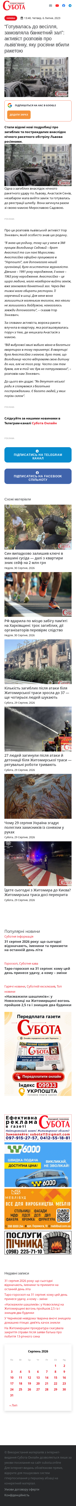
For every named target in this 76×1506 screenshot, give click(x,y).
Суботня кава (28, 963)
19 (29, 1383)
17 (11, 1383)
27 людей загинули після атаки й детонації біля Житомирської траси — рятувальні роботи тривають (38, 760)
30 (64, 1389)
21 (46, 1383)
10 (11, 1378)
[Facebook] (64, 6)
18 (20, 1383)
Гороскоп (11, 963)
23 (64, 1383)
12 (29, 1378)
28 (46, 1389)
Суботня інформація (18, 936)
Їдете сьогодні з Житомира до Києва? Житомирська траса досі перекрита (37, 892)
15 (55, 1378)
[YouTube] (57, 6)
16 (64, 1378)
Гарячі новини (14, 986)
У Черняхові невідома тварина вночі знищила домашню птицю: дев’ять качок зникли (37, 1320)
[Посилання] (14, 5)
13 (38, 1378)
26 (29, 1389)
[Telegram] (70, 6)
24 (11, 1389)
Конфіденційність (16, 1495)
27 (38, 1389)
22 (55, 1383)
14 (46, 1378)
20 (38, 1383)
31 (11, 1395)
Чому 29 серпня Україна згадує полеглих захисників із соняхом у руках (34, 827)
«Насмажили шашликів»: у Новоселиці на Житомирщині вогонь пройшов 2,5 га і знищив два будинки (37, 1000)
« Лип (13, 1405)
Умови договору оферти (21, 1489)
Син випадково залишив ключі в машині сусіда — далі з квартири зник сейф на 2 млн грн (33, 558)
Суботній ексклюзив (41, 986)
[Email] (50, 6)
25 (20, 1389)
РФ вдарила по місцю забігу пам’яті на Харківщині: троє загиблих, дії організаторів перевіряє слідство (35, 625)
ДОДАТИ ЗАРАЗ (19, 114)
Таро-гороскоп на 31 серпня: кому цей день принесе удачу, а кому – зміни (37, 970)
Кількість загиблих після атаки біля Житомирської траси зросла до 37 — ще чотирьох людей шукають (36, 693)
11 (20, 1378)
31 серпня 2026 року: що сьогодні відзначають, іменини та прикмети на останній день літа (36, 945)
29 (55, 1389)
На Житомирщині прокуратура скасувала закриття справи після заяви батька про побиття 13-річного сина (33, 1332)
